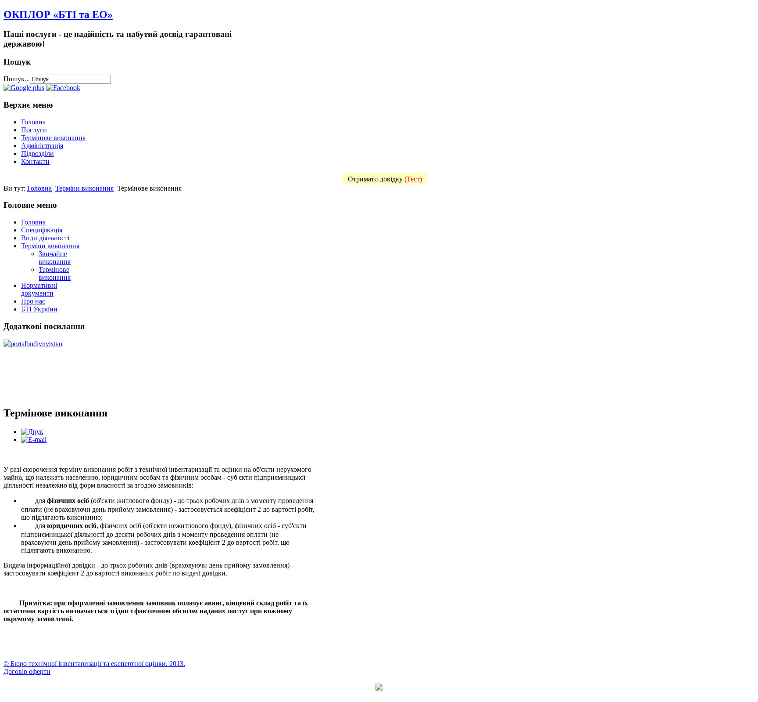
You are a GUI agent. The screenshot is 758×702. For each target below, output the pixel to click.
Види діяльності (45, 238)
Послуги (34, 130)
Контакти (35, 161)
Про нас (33, 301)
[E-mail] (33, 439)
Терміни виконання (84, 188)
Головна (33, 122)
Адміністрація (42, 145)
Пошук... (17, 79)
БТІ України (39, 309)
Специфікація (41, 230)
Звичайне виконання (55, 257)
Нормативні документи (39, 289)
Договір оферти (27, 671)
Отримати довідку (385, 179)
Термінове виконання (53, 137)
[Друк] (32, 431)
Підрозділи (37, 153)
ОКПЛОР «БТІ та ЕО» (58, 14)
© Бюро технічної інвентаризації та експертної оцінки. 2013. (94, 663)
